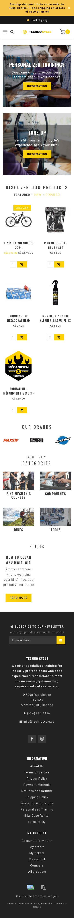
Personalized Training (37, 809)
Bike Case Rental (37, 815)
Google (37, 907)
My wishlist (37, 859)
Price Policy (37, 821)
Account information (37, 840)
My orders (37, 847)
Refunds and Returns (37, 791)
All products (37, 871)
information (37, 86)
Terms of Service (37, 772)
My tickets (37, 853)
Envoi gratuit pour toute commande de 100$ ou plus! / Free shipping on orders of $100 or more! (37, 8)
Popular (53, 194)
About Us (37, 766)
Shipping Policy (37, 797)
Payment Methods (37, 784)
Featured (22, 194)
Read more (18, 597)
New (37, 194)
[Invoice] (43, 887)
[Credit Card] (30, 887)
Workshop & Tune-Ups (37, 803)
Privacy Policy (37, 778)
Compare (37, 865)
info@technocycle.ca (38, 721)
